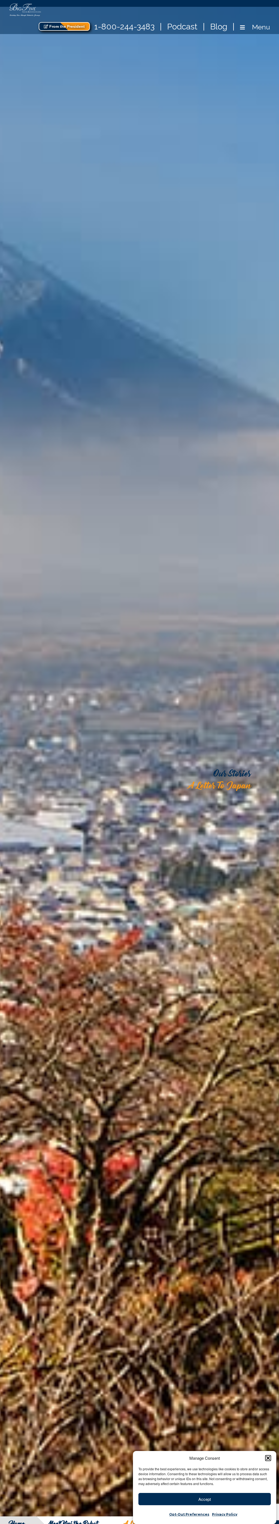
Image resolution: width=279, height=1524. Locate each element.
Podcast (182, 26)
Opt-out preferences (189, 1514)
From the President (66, 26)
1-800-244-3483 (124, 26)
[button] (268, 1458)
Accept (204, 1499)
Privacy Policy (224, 1514)
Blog (218, 26)
